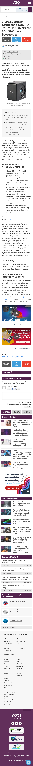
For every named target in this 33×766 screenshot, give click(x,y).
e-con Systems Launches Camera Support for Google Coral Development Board (17, 132)
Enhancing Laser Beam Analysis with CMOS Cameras (16, 570)
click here (9, 219)
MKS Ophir (8, 573)
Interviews (7, 671)
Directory (7, 668)
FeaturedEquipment (17, 412)
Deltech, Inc (8, 582)
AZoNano (7, 641)
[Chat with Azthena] (28, 762)
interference (26, 185)
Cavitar (7, 565)
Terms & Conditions (10, 692)
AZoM (6, 639)
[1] (6, 422)
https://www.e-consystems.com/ (13, 357)
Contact (6, 687)
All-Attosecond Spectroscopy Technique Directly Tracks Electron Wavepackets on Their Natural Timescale (22, 454)
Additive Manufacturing (17, 601)
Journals (6, 673)
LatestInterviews (27, 412)
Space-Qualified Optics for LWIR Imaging (14, 587)
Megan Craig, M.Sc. (15, 54)
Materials (19, 664)
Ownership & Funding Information (8, 703)
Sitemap (19, 673)
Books (18, 659)
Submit (28, 407)
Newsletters (8, 685)
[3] (6, 441)
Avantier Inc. (9, 590)
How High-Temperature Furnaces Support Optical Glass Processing (15, 578)
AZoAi (18, 643)
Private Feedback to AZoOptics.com (20, 404)
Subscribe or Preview (16, 603)
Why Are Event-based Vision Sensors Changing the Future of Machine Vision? (22, 530)
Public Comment (26, 402)
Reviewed (8, 58)
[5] (6, 464)
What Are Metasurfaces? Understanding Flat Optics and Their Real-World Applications (22, 540)
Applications (20, 666)
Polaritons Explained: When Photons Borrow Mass (21, 521)
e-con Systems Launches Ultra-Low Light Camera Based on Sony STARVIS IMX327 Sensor (17, 125)
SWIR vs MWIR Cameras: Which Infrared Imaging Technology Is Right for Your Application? (22, 513)
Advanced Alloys (15, 610)
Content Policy (8, 699)
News (10, 17)
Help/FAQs (19, 671)
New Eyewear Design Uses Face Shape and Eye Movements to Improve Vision (22, 423)
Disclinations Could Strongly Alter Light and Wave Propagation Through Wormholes (22, 433)
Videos (6, 666)
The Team (19, 676)
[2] (6, 432)
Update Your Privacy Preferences (17, 760)
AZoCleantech (8, 646)
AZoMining (7, 651)
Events (18, 661)
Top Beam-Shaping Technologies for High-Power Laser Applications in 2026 (21, 549)
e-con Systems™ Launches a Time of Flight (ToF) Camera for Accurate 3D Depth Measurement (18, 117)
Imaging (16, 17)
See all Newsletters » (8, 627)
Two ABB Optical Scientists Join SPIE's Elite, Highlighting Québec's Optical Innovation (20, 443)
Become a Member (10, 683)
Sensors (12, 619)
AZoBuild (7, 648)
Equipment (7, 664)
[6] (6, 549)
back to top (27, 710)
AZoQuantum (20, 641)
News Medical (20, 646)
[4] (6, 453)
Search (6, 680)
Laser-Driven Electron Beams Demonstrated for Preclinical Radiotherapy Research (22, 465)
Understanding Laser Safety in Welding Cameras (13, 561)
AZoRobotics (8, 643)
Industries (19, 668)
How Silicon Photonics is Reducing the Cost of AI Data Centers (22, 504)
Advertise (7, 690)
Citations (7, 372)
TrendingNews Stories (6, 412)
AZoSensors (20, 639)
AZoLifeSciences (21, 648)
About (6, 678)
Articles (6, 661)
